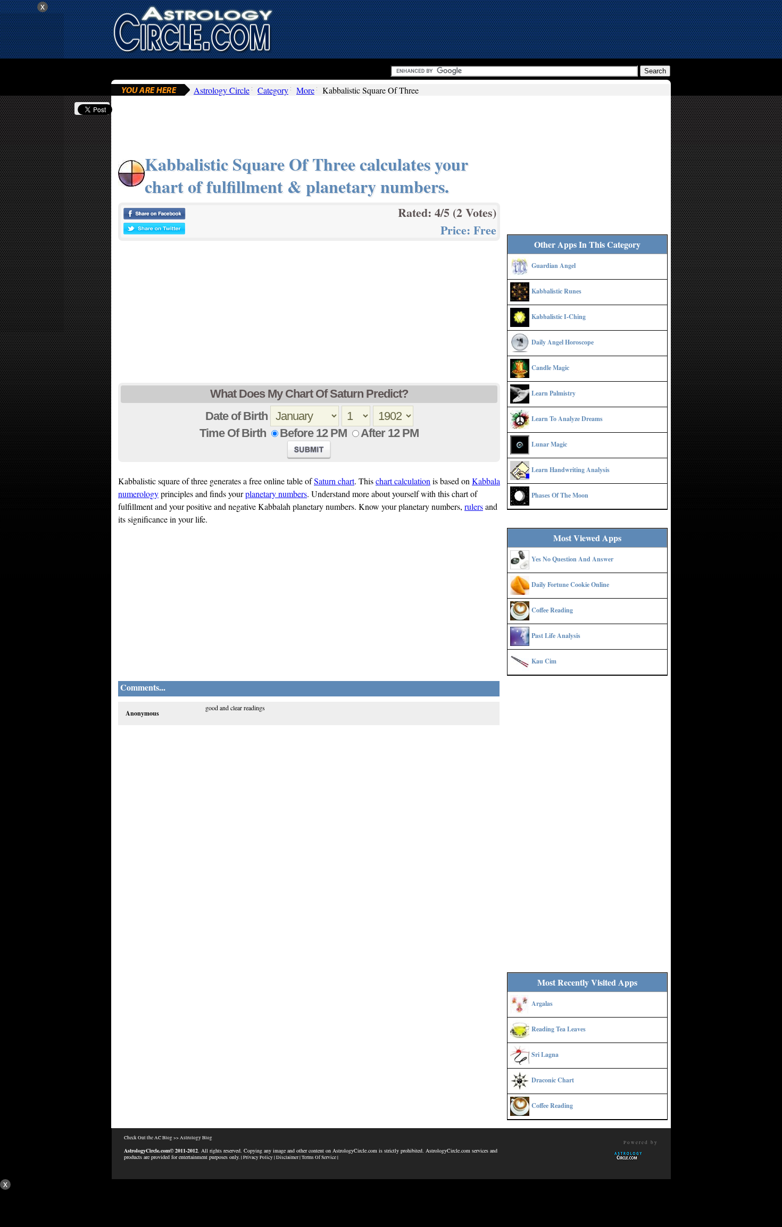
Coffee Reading (552, 610)
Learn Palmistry (553, 393)
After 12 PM (390, 433)
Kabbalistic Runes (556, 291)
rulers (473, 506)
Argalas (542, 1003)
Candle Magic (550, 367)
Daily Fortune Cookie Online (570, 584)
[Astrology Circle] (192, 27)
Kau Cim (543, 661)
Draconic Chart (552, 1080)
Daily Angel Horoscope (562, 342)
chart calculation (403, 480)
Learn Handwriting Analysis (570, 469)
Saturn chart (334, 480)
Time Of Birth (232, 433)
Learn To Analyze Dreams (567, 418)
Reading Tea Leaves (558, 1028)
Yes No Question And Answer (572, 559)
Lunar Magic (549, 444)
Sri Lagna (545, 1054)
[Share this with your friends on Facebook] (154, 216)
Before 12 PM (313, 433)
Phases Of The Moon (559, 495)
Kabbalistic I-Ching (558, 316)
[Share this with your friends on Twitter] (154, 231)
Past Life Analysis (555, 635)
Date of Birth (236, 416)
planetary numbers (276, 493)
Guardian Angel (553, 265)
